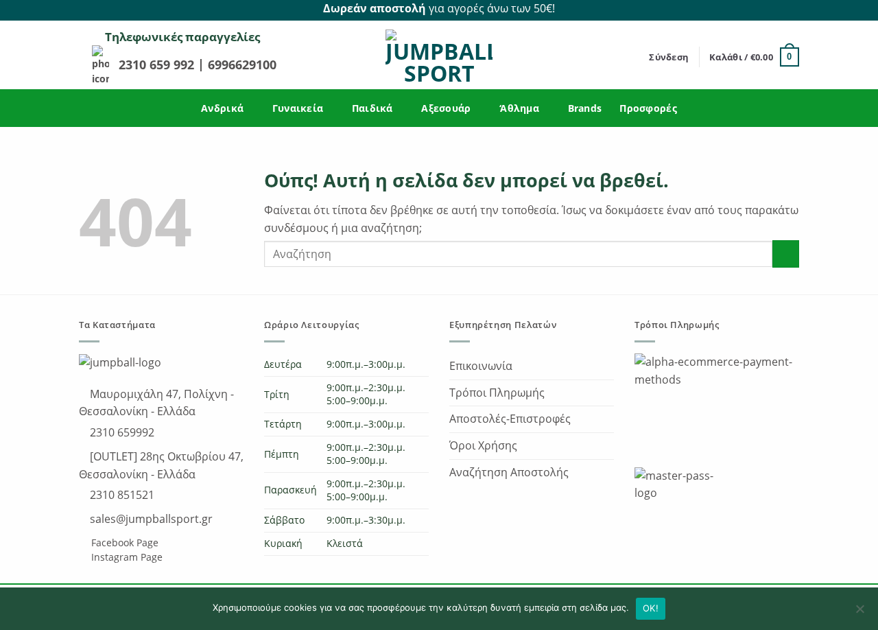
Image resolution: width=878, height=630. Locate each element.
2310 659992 (120, 432)
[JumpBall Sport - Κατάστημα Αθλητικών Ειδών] (439, 57)
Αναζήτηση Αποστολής (509, 472)
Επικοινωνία (480, 365)
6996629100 (242, 64)
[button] (669, 57)
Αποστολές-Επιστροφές (510, 418)
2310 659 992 (158, 64)
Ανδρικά (222, 108)
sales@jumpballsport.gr (150, 518)
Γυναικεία (298, 108)
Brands (585, 108)
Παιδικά (372, 108)
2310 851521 (120, 494)
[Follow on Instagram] (791, 8)
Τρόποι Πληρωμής (497, 392)
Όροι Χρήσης (483, 445)
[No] (859, 613)
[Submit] (785, 253)
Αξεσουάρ (446, 108)
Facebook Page (123, 542)
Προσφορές (648, 108)
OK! (650, 608)
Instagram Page (125, 556)
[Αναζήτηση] (634, 57)
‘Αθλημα (519, 108)
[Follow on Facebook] (776, 8)
